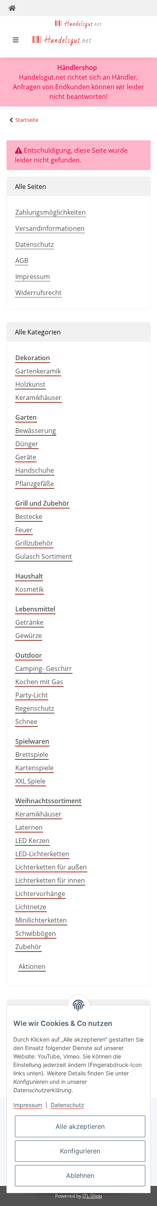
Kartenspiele (34, 767)
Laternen (29, 827)
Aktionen (32, 966)
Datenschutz (34, 244)
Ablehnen (80, 1175)
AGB (21, 260)
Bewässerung (35, 430)
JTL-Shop (92, 1195)
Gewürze (28, 635)
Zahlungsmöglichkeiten (50, 212)
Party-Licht (31, 695)
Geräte (25, 457)
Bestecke (28, 516)
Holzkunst (30, 384)
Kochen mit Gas (39, 681)
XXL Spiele (30, 781)
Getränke (29, 622)
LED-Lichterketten (42, 853)
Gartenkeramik (38, 371)
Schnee (26, 721)
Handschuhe (34, 470)
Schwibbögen (35, 933)
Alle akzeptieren (80, 1126)
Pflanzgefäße (34, 483)
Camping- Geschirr (43, 668)
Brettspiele (31, 754)
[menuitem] (62, 40)
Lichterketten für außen (51, 867)
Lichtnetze (30, 906)
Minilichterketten (41, 920)
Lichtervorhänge (40, 893)
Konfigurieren (80, 1151)
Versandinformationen (50, 228)
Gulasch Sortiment (43, 556)
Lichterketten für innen (50, 880)
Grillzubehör (34, 543)
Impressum (32, 276)
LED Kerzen (32, 840)
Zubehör (28, 946)
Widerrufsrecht (38, 292)
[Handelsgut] (78, 23)
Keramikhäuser (38, 397)
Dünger (26, 443)
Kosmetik (29, 589)
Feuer (24, 529)
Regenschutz (34, 708)
